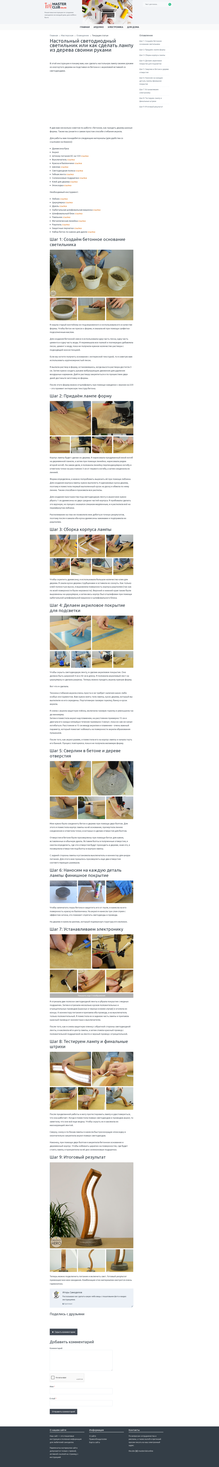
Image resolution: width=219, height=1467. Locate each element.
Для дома (133, 27)
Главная (85, 27)
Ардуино (99, 27)
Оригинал (68, 1304)
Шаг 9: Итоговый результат (151, 107)
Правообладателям (98, 1439)
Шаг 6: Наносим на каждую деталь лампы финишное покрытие (151, 81)
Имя (52, 1386)
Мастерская (67, 35)
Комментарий (56, 1348)
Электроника (115, 27)
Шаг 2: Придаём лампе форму (152, 50)
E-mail (53, 1398)
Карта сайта (94, 1442)
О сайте (92, 1436)
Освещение (82, 35)
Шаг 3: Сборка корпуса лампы (152, 55)
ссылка (84, 156)
